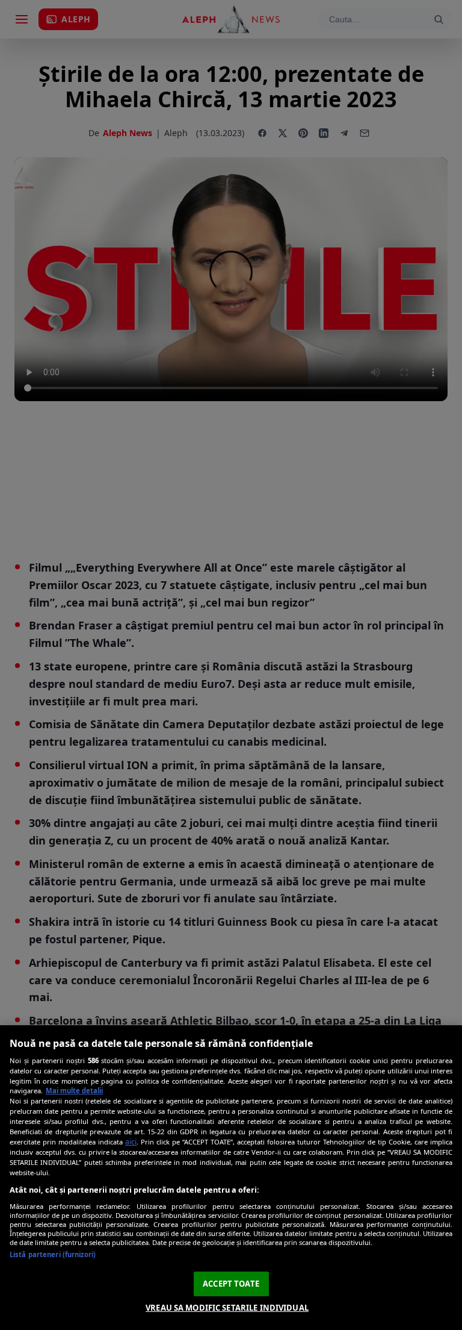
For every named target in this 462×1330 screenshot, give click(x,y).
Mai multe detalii (74, 1090)
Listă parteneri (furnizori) (53, 1254)
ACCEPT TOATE (231, 1283)
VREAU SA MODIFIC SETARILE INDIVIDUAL (227, 1307)
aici (131, 1142)
